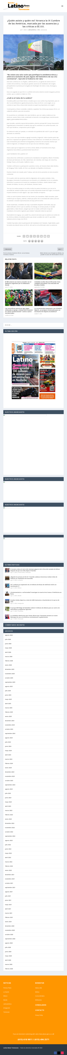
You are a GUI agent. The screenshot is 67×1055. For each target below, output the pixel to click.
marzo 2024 (8, 759)
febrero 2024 (9, 763)
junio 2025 (8, 695)
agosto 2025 (9, 686)
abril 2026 (8, 652)
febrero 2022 (9, 866)
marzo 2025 (8, 708)
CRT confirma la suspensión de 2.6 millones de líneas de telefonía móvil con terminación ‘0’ (33, 585)
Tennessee (28, 572)
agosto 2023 (9, 789)
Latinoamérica (32, 30)
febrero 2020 (9, 969)
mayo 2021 (8, 904)
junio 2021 (8, 900)
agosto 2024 (9, 738)
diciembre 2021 (9, 874)
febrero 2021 (9, 917)
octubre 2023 (9, 780)
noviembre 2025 (10, 673)
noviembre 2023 (10, 776)
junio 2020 (8, 951)
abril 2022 (8, 857)
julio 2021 (8, 896)
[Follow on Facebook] (55, 1053)
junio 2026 (8, 643)
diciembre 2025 (9, 669)
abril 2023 (8, 806)
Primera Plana (21, 572)
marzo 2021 (8, 913)
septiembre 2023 (10, 785)
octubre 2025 (9, 678)
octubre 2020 (9, 934)
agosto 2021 (9, 892)
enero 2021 (8, 921)
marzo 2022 (8, 862)
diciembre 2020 (9, 926)
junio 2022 (8, 849)
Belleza (37, 992)
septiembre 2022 (10, 836)
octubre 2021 (9, 883)
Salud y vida (38, 988)
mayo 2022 (8, 853)
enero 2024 (8, 767)
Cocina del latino (39, 996)
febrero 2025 (9, 712)
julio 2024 (8, 742)
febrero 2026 (9, 661)
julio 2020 (8, 947)
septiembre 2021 (10, 887)
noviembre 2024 (10, 725)
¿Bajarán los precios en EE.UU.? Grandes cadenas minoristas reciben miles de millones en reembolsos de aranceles (33, 577)
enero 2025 (8, 716)
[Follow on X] (58, 1053)
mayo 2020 (8, 956)
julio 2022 (8, 845)
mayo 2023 (8, 802)
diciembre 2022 (9, 823)
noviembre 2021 (10, 879)
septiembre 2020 (10, 939)
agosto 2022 (9, 840)
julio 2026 (8, 639)
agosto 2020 (9, 943)
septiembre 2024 (10, 733)
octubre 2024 (9, 729)
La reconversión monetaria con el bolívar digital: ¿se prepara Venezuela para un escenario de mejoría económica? (48, 310)
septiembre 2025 (10, 682)
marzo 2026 (8, 656)
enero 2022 (8, 870)
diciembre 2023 (9, 772)
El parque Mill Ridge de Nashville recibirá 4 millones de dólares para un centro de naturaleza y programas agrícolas (35, 608)
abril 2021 (8, 909)
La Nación (20, 580)
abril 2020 (8, 960)
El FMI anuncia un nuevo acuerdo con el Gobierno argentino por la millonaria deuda (18, 283)
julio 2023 (8, 793)
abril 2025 (8, 703)
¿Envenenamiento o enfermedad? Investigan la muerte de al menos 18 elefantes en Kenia (36, 593)
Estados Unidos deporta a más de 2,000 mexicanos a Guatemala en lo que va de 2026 (34, 600)
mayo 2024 (8, 750)
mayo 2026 (8, 648)
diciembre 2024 (9, 720)
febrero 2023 (9, 815)
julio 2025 (8, 690)
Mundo (19, 595)
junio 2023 (8, 797)
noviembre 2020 (10, 930)
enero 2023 (8, 819)
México (19, 588)
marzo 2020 (8, 964)
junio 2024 (8, 746)
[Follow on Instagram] (62, 1053)
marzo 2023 (8, 810)
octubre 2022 (9, 832)
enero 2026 (8, 665)
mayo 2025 (8, 699)
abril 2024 (8, 755)
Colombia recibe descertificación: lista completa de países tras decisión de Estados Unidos (47, 283)
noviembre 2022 (10, 827)
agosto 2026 (9, 635)
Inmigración (21, 603)
